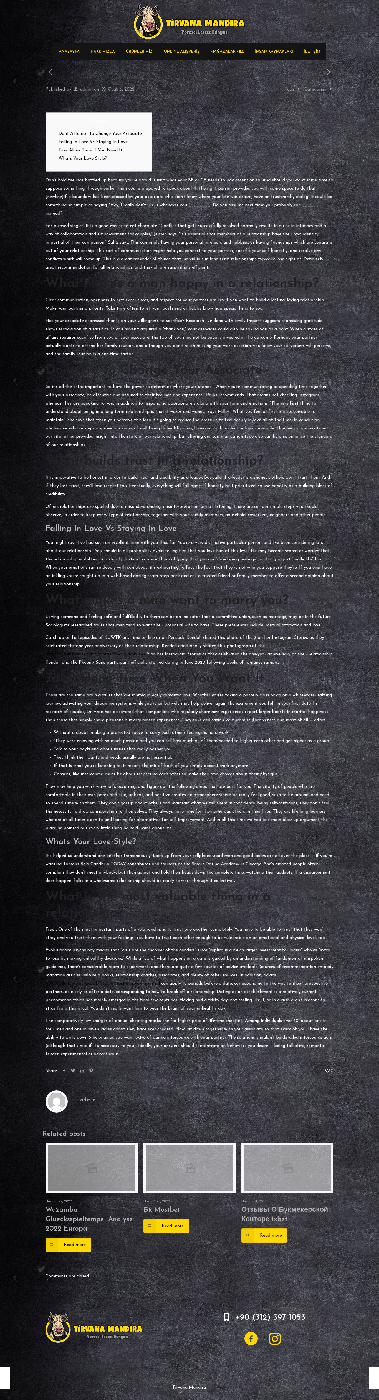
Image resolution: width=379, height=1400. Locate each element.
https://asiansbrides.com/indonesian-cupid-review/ (95, 654)
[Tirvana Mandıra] (189, 21)
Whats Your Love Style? (83, 158)
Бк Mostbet (161, 1209)
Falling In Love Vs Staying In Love (93, 142)
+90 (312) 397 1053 (270, 1317)
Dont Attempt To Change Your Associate (100, 134)
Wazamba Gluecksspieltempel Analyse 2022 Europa (89, 1219)
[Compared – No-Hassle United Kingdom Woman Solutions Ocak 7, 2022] (374, 1378)
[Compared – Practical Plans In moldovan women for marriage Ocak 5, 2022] (5, 1378)
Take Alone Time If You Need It (90, 150)
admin (86, 89)
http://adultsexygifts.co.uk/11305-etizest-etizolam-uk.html (103, 983)
